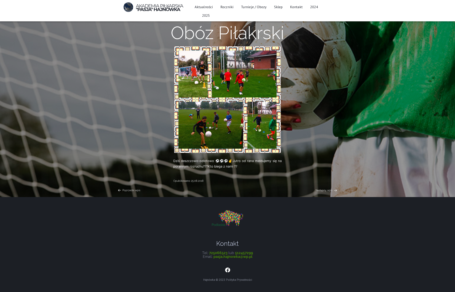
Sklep (278, 7)
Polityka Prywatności (239, 280)
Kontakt (296, 7)
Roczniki (227, 7)
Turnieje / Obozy (254, 7)
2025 (206, 15)
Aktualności (204, 7)
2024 (314, 7)
